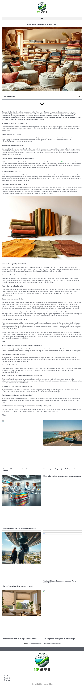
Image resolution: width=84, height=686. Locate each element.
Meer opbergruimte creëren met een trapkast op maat (62, 476)
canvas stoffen (59, 162)
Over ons (7, 680)
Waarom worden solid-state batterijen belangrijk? (20, 528)
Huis (25, 644)
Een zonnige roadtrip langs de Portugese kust (59, 469)
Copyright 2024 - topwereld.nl (42, 684)
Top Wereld (8, 676)
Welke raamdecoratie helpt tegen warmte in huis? (20, 639)
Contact (7, 678)
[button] (42, 18)
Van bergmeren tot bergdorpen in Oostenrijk (59, 639)
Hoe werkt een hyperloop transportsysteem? (18, 586)
